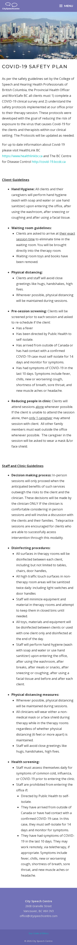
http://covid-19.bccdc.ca (49, 162)
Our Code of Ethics (38, 933)
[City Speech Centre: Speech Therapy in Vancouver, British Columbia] (11, 6)
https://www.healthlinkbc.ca (22, 156)
